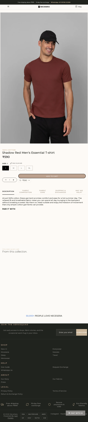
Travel (55, 355)
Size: (12, 163)
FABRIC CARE (42, 191)
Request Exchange (60, 367)
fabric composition (25, 191)
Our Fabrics (57, 379)
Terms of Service (59, 391)
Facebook (64, 414)
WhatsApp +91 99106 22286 (60, 2)
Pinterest (74, 414)
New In (4, 349)
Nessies (56, 352)
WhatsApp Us (6, 370)
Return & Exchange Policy (12, 394)
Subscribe (81, 332)
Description (8, 191)
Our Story (5, 379)
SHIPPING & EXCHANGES (60, 191)
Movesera (5, 352)
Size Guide (5, 367)
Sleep (3, 355)
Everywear (57, 349)
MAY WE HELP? (79, 191)
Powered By (11, 417)
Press (3, 382)
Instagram (55, 414)
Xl (29, 168)
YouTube (83, 414)
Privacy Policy (6, 391)
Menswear (5, 358)
